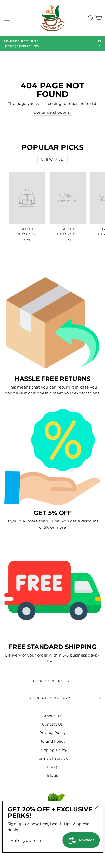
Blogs (52, 775)
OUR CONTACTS (51, 681)
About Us (52, 716)
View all (52, 159)
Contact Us (52, 724)
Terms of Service (52, 758)
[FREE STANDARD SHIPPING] (52, 590)
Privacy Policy (52, 733)
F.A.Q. (52, 767)
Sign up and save (51, 698)
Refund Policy (52, 741)
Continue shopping (52, 112)
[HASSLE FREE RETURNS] (52, 322)
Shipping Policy (52, 750)
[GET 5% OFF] (52, 457)
